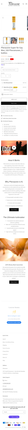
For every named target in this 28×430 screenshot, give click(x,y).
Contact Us (5, 354)
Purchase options (4, 80)
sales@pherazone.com (8, 389)
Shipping (5, 345)
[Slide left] (1, 40)
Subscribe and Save (10, 87)
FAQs (4, 360)
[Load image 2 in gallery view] (21, 40)
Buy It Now (14, 209)
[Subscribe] (23, 412)
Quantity (2, 73)
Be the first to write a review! (14, 322)
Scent (2, 67)
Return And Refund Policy (8, 342)
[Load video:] (14, 147)
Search (4, 339)
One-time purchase (8, 82)
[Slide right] (26, 40)
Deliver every (6, 89)
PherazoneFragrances (12, 427)
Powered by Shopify (19, 427)
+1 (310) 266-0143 (6, 383)
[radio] (2, 83)
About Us (5, 357)
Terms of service (6, 348)
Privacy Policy (6, 351)
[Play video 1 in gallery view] (14, 40)
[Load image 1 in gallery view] (6, 40)
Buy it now (14, 103)
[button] (1, 4)
